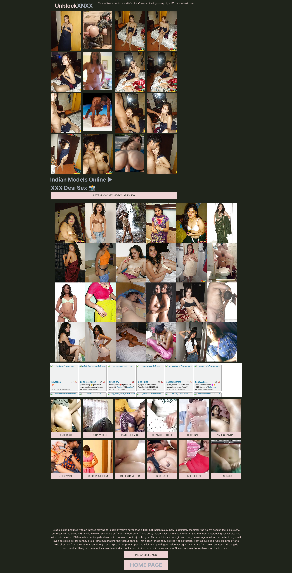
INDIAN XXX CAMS (146, 554)
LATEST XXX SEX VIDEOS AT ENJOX (114, 195)
